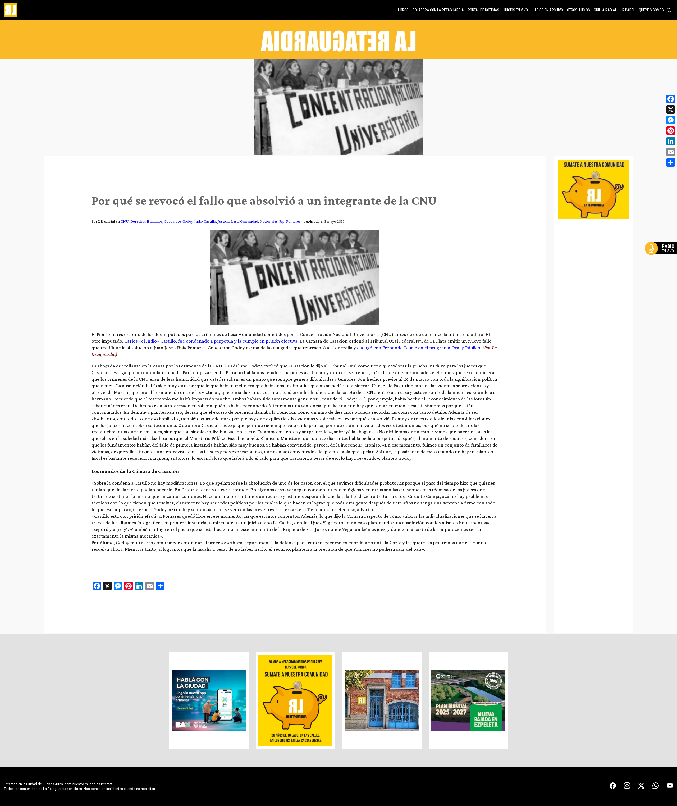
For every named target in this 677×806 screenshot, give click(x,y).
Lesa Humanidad (244, 221)
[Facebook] (670, 99)
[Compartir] (670, 162)
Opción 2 (662, 259)
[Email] (670, 152)
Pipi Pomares (289, 221)
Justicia (224, 221)
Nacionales (269, 221)
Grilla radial (605, 10)
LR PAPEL (628, 10)
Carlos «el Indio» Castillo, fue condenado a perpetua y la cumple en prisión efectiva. (211, 341)
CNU (125, 221)
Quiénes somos (651, 10)
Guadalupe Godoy (178, 221)
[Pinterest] (670, 130)
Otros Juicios (578, 10)
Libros (403, 10)
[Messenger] (670, 120)
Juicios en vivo (515, 10)
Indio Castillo (205, 221)
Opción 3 (662, 261)
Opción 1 (662, 257)
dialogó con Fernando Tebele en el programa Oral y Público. (419, 347)
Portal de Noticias (483, 10)
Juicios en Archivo (547, 10)
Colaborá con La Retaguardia (438, 10)
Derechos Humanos (146, 221)
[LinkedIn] (670, 141)
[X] (670, 109)
